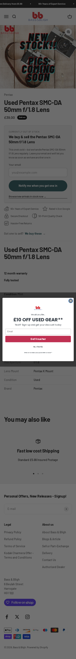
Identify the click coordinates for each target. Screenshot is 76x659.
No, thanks (38, 346)
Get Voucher (38, 339)
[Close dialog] (71, 301)
